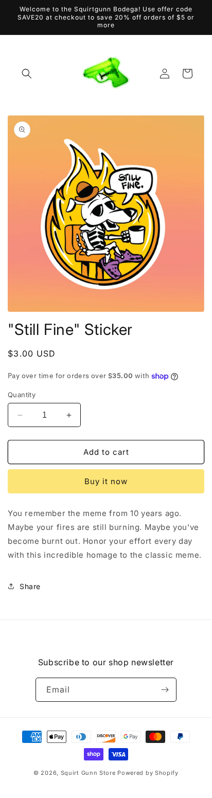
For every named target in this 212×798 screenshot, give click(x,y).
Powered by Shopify (148, 772)
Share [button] (30, 586)
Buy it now (106, 481)
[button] (26, 73)
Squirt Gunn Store (88, 772)
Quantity (22, 395)
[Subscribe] (164, 690)
